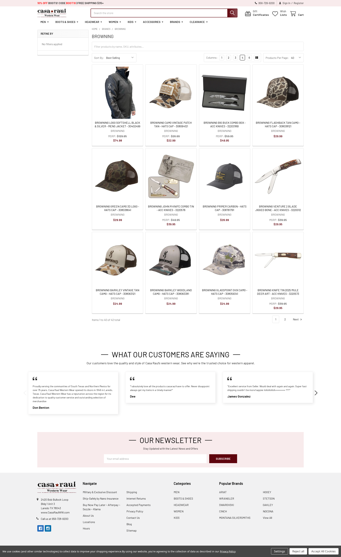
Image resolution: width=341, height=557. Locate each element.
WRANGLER (226, 498)
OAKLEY (268, 505)
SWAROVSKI (226, 505)
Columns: (212, 57)
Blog (129, 524)
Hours (86, 528)
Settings (279, 551)
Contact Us (133, 517)
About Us (88, 515)
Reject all (298, 551)
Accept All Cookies (323, 551)
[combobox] (164, 13)
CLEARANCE (197, 21)
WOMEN (113, 21)
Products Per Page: (277, 57)
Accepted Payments (138, 505)
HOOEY (267, 492)
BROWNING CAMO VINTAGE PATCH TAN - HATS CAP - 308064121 (171, 124)
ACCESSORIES (151, 21)
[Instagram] (48, 528)
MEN (43, 21)
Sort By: (99, 57)
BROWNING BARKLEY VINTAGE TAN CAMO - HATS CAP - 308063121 (117, 291)
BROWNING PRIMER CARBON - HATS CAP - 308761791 (225, 208)
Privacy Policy (134, 511)
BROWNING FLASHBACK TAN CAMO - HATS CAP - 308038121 (278, 124)
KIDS (130, 21)
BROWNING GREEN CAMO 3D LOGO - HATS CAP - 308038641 (117, 208)
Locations (89, 522)
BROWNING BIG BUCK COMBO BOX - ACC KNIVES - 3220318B (225, 124)
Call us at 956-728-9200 (54, 518)
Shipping (131, 492)
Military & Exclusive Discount (100, 492)
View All (267, 517)
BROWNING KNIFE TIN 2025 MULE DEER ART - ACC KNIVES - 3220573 (278, 291)
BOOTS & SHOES (65, 21)
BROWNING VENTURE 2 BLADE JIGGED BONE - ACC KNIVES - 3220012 (278, 208)
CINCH (223, 511)
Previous (25, 393)
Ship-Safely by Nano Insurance (100, 498)
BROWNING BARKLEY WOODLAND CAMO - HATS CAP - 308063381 (171, 291)
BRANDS (175, 21)
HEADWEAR (92, 21)
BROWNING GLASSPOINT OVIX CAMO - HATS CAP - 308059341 (224, 291)
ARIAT (223, 492)
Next (296, 319)
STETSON (269, 498)
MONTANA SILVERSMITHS (234, 517)
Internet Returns (136, 498)
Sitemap (131, 530)
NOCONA (268, 511)
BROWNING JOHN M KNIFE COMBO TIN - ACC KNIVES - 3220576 (171, 208)
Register (299, 3)
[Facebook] (40, 528)
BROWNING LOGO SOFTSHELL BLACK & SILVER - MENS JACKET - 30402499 (117, 124)
